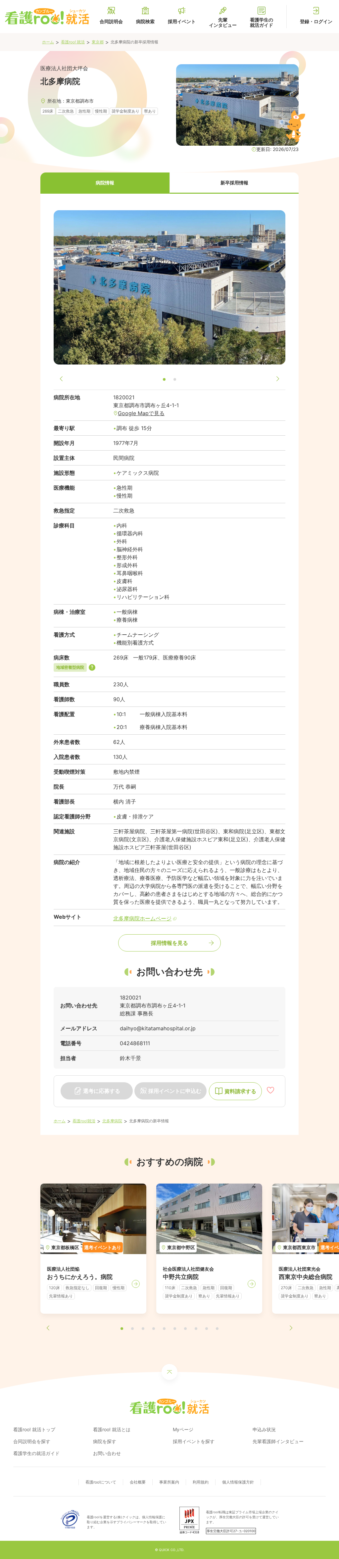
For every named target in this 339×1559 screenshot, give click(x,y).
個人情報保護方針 (238, 1482)
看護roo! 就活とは (111, 1429)
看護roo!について (100, 1482)
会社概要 (138, 1482)
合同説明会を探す (31, 1441)
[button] (105, 183)
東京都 (98, 41)
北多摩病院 (112, 1120)
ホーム (48, 41)
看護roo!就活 (84, 1120)
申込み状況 (264, 1429)
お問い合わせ (107, 1453)
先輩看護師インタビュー (278, 1441)
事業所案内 (169, 1482)
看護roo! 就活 (73, 41)
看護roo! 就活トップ (34, 1429)
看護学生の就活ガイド (36, 1453)
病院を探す (104, 1441)
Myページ (183, 1429)
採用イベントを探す (194, 1441)
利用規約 (201, 1482)
